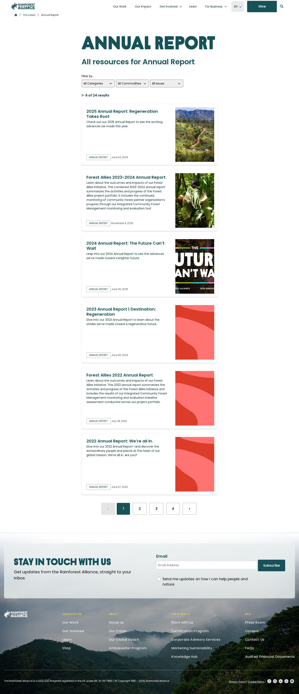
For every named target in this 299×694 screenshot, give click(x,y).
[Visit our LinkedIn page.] (281, 681)
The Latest (29, 15)
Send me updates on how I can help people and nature (205, 582)
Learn (193, 6)
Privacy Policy (237, 681)
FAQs (249, 648)
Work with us (182, 622)
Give (262, 6)
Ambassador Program (128, 648)
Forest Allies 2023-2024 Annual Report (126, 177)
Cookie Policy (256, 681)
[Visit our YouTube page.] (292, 681)
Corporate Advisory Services (195, 639)
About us (116, 622)
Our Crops (117, 631)
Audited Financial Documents (270, 656)
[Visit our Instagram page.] (275, 681)
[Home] (23, 6)
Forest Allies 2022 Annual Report (119, 375)
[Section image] (194, 134)
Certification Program (190, 631)
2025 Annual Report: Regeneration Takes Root (122, 113)
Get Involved (169, 6)
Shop (66, 648)
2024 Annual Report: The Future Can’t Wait (125, 245)
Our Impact (143, 6)
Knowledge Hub (184, 656)
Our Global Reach (124, 639)
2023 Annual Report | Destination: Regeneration (121, 311)
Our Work (119, 6)
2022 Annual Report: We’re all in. (119, 441)
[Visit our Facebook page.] (269, 681)
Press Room (255, 622)
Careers (252, 631)
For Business (214, 6)
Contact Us (254, 639)
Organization (72, 614)
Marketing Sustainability (191, 648)
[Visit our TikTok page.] (286, 681)
